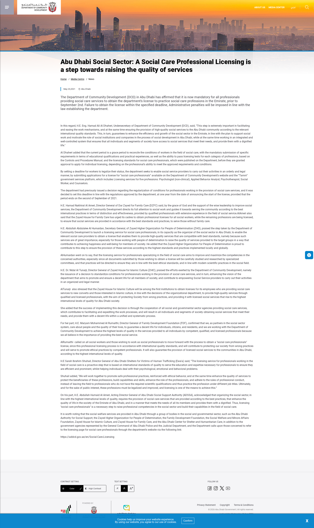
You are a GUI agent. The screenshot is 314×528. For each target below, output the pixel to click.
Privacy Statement (206, 505)
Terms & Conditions (243, 505)
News (91, 79)
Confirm (187, 520)
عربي (293, 7)
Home (64, 79)
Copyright (225, 505)
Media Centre (77, 79)
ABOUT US (259, 7)
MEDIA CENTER (277, 7)
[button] (309, 255)
